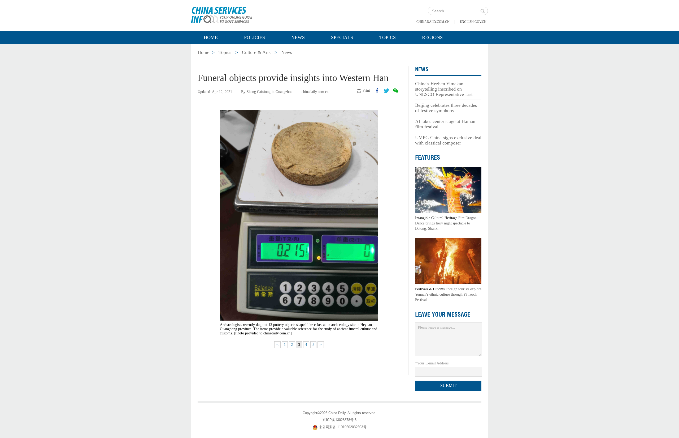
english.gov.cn (473, 22)
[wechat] (395, 90)
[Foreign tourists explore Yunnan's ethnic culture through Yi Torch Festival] (448, 261)
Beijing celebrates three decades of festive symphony (446, 108)
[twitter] (386, 90)
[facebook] (377, 90)
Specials (342, 37)
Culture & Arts (256, 52)
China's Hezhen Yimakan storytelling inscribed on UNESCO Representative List (444, 89)
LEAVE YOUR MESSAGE (442, 314)
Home (211, 37)
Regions (432, 37)
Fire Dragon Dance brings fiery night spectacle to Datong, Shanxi (446, 223)
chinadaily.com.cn (433, 22)
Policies (254, 37)
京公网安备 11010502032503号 (343, 427)
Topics (387, 37)
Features (427, 157)
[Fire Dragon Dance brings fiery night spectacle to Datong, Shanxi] (448, 190)
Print (366, 90)
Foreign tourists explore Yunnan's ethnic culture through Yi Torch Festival (448, 294)
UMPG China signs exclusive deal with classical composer (448, 140)
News (298, 37)
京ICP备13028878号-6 (339, 420)
